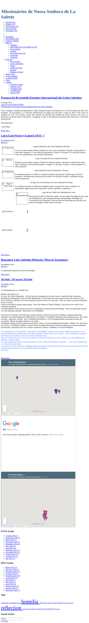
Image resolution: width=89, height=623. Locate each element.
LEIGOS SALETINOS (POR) (12, 105)
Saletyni (33, 609)
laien (49, 603)
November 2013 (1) (13, 552)
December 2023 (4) (13, 572)
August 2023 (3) (12, 578)
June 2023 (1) (11, 580)
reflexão (25, 609)
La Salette (54, 603)
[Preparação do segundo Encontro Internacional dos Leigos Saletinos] (26, 107)
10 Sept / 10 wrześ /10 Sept (16, 279)
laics (46, 603)
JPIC (41, 603)
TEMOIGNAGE (41, 609)
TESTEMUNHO (51, 609)
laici (44, 603)
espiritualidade (13, 603)
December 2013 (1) (13, 550)
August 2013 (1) (12, 557)
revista (29, 609)
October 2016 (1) (12, 536)
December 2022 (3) (13, 590)
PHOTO (4, 143)
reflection (12, 608)
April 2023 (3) (11, 584)
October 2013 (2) (12, 554)
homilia (30, 601)
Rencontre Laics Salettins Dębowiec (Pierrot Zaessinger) (34, 259)
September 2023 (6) (13, 576)
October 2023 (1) (12, 574)
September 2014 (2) (13, 544)
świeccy (58, 609)
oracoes (71, 603)
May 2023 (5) (11, 582)
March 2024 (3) (11, 567)
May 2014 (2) (11, 546)
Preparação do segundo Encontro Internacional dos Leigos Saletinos (41, 97)
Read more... (5, 131)
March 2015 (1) (11, 540)
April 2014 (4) (11, 548)
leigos (67, 603)
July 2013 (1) (10, 559)
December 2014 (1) (13, 542)
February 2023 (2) (12, 586)
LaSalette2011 (61, 603)
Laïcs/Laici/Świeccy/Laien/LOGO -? (22, 135)
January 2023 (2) (12, 588)
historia (19, 603)
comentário (5, 603)
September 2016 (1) (13, 538)
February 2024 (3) (12, 570)
